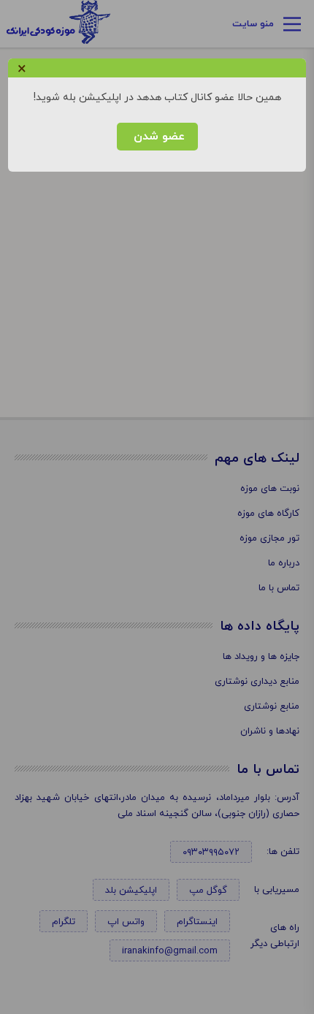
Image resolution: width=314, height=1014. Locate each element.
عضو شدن (157, 137)
